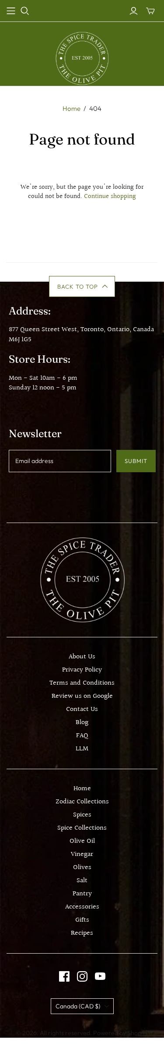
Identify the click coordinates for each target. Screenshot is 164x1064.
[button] (82, 286)
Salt (82, 880)
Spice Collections (82, 828)
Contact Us (82, 709)
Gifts (82, 920)
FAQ (82, 735)
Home (71, 108)
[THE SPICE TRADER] (82, 58)
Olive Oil (82, 841)
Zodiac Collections (82, 801)
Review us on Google (82, 696)
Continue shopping (110, 196)
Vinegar (82, 854)
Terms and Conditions (82, 683)
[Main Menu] (11, 11)
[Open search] (25, 11)
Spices (82, 814)
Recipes (82, 933)
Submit (136, 460)
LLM (82, 748)
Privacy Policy (82, 670)
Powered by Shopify (120, 1033)
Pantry (82, 893)
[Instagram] (82, 976)
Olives (82, 867)
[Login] (133, 11)
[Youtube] (100, 976)
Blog (82, 722)
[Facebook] (64, 976)
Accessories (82, 906)
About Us (82, 656)
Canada (78, 1006)
